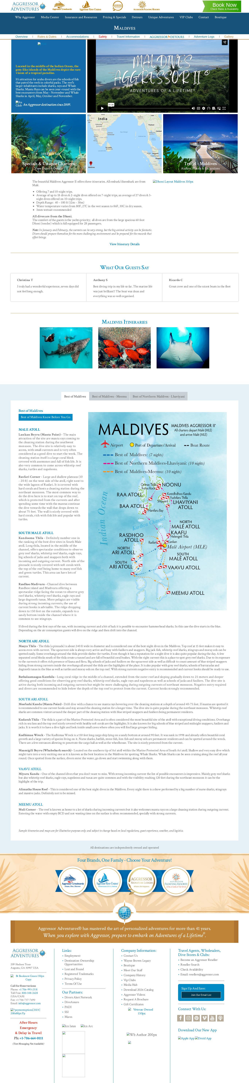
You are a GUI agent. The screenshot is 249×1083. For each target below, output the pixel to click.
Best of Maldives (75, 396)
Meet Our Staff (133, 970)
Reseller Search (189, 965)
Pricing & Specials (114, 17)
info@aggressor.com (29, 1003)
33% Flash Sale (50, 154)
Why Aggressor (25, 17)
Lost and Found (74, 969)
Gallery (229, 36)
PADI (68, 1007)
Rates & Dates (47, 36)
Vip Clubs (130, 980)
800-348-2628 (30, 993)
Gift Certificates (134, 1004)
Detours (137, 17)
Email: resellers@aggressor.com (199, 974)
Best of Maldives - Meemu (109, 396)
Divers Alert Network (78, 997)
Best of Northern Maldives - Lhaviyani (159, 396)
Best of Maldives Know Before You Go (45, 417)
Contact (204, 17)
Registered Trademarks (79, 974)
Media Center (50, 17)
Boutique (221, 17)
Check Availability (191, 969)
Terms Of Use (73, 984)
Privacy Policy (73, 979)
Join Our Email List (201, 995)
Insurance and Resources (81, 17)
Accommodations (77, 36)
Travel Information (128, 36)
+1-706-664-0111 (31, 1038)
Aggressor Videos (134, 995)
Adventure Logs (204, 36)
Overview (21, 36)
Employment (73, 956)
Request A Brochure (136, 999)
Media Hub (130, 985)
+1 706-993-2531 (28, 989)
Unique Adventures (161, 17)
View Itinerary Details (125, 244)
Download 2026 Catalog (138, 990)
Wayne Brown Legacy (137, 961)
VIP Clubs (186, 17)
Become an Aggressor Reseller (199, 960)
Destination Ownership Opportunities (79, 962)
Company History (134, 975)
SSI (67, 1012)
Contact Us (131, 956)
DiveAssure (72, 1002)
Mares (68, 1017)
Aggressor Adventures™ (28, 10)
